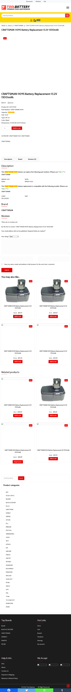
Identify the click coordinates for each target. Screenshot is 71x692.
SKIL (7, 593)
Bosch (8, 506)
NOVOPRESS (9, 568)
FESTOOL (9, 530)
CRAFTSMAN (13, 136)
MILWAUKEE (9, 565)
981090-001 (5, 179)
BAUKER (8, 499)
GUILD (8, 537)
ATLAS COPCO (10, 495)
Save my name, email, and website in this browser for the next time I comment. (29, 264)
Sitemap (40, 640)
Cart (45, 1)
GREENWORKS (10, 534)
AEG (7, 492)
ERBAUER (8, 527)
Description (8, 159)
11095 (26, 179)
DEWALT (8, 513)
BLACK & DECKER (11, 502)
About (3, 667)
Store (39, 626)
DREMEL (8, 516)
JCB (7, 548)
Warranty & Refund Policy (9, 678)
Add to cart (17, 128)
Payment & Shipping (7, 675)
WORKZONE (9, 603)
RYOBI (8, 582)
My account (29, 1)
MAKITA (8, 555)
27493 (3, 196)
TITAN (7, 596)
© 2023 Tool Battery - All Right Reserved (36, 687)
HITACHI (8, 544)
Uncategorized (10, 600)
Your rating (5, 236)
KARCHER (8, 551)
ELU (7, 523)
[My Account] (31, 20)
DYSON (8, 520)
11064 (3, 181)
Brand (20, 159)
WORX (8, 607)
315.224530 (5, 198)
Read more (17, 462)
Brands (39, 633)
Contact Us (5, 671)
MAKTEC (8, 558)
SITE (7, 589)
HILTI (7, 541)
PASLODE (8, 575)
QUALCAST (9, 579)
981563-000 (29, 181)
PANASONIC (9, 572)
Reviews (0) (32, 159)
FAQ (2, 664)
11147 (26, 196)
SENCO (8, 586)
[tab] (8, 159)
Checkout (38, 1)
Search (21, 478)
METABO (8, 561)
